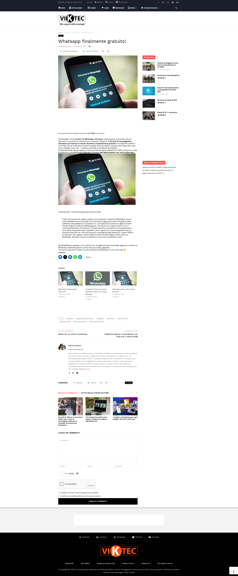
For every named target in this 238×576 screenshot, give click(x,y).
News (67, 32)
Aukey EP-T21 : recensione (167, 112)
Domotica (62, 414)
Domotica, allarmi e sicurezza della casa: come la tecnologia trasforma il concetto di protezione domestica (70, 421)
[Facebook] (158, 2)
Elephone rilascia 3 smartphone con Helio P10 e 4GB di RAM (121, 335)
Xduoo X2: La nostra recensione (72, 334)
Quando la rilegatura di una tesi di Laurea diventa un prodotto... (167, 65)
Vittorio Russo (66, 46)
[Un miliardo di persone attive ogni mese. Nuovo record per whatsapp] (97, 278)
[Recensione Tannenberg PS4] (149, 78)
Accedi (89, 2)
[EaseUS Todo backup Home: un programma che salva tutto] (149, 91)
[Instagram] (168, 2)
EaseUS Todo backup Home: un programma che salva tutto (168, 90)
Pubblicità (145, 563)
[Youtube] (177, 2)
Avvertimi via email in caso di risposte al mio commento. (80, 493)
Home (60, 32)
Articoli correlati (67, 393)
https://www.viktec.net (75, 349)
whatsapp (110, 318)
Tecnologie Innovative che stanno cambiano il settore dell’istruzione (96, 419)
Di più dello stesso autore (95, 393)
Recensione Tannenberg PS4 (168, 75)
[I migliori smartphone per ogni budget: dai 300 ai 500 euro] (125, 406)
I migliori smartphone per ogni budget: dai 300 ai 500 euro (125, 418)
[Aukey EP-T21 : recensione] (149, 115)
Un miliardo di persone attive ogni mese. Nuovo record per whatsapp (96, 291)
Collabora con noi (165, 563)
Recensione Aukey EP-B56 (167, 100)
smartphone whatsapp (84, 318)
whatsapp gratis (80, 321)
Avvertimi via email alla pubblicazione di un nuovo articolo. (81, 496)
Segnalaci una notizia (106, 563)
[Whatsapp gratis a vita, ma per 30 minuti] (124, 278)
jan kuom (69, 318)
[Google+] (163, 2)
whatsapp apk (123, 318)
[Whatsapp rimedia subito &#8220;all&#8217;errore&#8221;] (70, 278)
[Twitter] (172, 2)
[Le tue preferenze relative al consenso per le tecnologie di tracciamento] (233, 571)
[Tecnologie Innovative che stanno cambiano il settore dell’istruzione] (98, 406)
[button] (176, 8)
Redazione (69, 563)
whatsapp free (65, 321)
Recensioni (149, 57)
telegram (100, 318)
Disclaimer (85, 563)
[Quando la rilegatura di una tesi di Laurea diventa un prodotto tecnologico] (149, 66)
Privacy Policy (128, 563)
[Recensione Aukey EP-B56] (149, 103)
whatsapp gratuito (97, 321)
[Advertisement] (134, 19)
